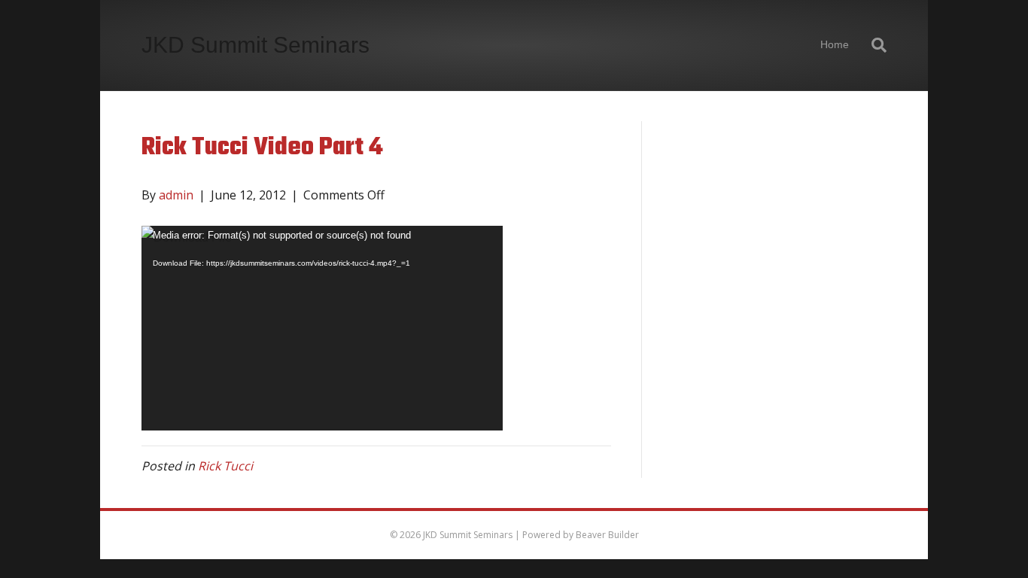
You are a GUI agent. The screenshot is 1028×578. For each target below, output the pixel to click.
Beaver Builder (607, 534)
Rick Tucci (225, 466)
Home (834, 44)
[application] (322, 328)
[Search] (873, 45)
